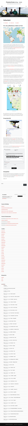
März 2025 (2, 235)
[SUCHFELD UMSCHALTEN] (26, 6)
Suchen (2, 183)
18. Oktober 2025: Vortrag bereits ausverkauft (12, 223)
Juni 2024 (2, 250)
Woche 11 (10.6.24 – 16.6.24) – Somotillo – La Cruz (12, 218)
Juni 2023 (2, 268)
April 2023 (2, 271)
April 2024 (2, 253)
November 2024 (3, 242)
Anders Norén (20, 424)
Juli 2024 (2, 248)
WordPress (11, 424)
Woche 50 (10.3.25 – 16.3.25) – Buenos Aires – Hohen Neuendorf (9, 212)
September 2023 (3, 263)
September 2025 (3, 232)
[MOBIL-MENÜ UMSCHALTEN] (1, 6)
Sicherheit (6, 20)
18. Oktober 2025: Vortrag (4, 209)
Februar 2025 (3, 237)
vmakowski (2, 220)
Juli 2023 (2, 266)
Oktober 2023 (3, 261)
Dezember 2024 (3, 240)
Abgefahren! (2, 206)
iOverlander (6, 81)
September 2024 (3, 245)
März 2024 (2, 255)
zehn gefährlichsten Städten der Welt (16, 47)
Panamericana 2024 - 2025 (14, 2)
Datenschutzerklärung (4, 198)
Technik (2, 280)
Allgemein (2, 277)
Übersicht (17, 175)
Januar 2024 (2, 258)
